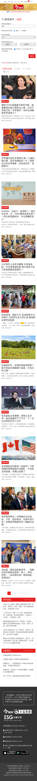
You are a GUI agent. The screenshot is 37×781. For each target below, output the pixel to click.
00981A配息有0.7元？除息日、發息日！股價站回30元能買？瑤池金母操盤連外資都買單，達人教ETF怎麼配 (18, 632)
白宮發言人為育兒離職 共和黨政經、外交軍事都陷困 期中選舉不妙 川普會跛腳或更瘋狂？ (18, 267)
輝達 (19, 12)
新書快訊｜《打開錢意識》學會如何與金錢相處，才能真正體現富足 (18, 664)
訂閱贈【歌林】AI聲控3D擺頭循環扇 (16, 659)
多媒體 (17, 69)
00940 (28, 12)
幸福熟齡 (4, 51)
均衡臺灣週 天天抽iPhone (12, 655)
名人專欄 (27, 69)
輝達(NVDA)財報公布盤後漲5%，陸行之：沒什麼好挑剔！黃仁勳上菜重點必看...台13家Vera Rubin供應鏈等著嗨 (18, 640)
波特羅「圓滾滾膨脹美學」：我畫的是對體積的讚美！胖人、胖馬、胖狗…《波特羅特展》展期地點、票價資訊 (17, 573)
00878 (23, 12)
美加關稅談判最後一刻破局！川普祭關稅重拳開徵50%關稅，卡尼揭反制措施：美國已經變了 (17, 469)
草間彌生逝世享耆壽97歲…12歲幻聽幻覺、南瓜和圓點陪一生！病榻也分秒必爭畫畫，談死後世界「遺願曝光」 (18, 162)
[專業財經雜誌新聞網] (18, 7)
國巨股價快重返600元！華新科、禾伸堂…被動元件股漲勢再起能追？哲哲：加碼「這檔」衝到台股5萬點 (18, 623)
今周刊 (18, 49)
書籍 (8, 72)
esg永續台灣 (27, 49)
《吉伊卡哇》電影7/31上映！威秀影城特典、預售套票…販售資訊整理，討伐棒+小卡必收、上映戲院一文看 (17, 615)
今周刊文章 (7, 69)
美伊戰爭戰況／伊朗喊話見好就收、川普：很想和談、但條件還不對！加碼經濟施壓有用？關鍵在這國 (17, 520)
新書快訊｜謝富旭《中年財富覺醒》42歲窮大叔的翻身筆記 (18, 671)
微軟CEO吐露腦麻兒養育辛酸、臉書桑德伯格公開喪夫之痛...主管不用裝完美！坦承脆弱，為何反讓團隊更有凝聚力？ (17, 109)
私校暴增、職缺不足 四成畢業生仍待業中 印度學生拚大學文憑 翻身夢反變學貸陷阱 (18, 317)
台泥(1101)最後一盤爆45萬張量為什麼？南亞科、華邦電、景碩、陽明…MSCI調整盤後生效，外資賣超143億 (18, 606)
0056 (12, 12)
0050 (16, 12)
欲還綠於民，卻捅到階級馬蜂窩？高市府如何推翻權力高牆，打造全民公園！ (17, 368)
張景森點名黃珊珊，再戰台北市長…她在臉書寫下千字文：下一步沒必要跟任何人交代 (17, 418)
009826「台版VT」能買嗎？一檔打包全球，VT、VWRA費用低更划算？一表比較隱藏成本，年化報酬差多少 (18, 215)
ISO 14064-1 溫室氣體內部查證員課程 (16, 676)
